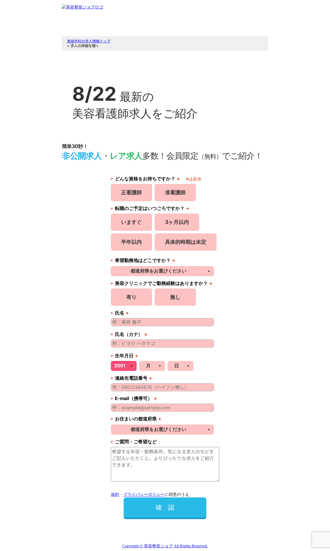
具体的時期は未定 (185, 242)
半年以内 (131, 242)
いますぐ (131, 222)
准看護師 (175, 192)
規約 (115, 494)
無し (175, 297)
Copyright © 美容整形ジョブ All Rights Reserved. (165, 546)
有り (131, 297)
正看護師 (131, 192)
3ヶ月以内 (177, 222)
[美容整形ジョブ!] (82, 7)
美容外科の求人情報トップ (88, 41)
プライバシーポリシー (143, 494)
